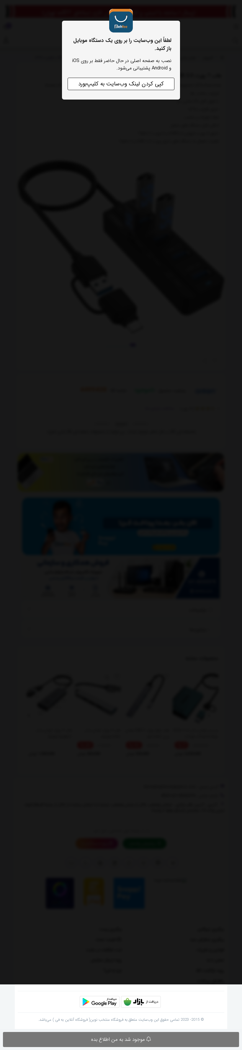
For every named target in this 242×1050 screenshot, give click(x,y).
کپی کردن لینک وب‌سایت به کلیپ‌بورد (121, 83)
